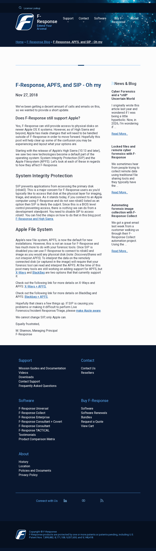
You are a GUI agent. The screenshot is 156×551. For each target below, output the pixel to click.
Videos (23, 373)
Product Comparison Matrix (37, 439)
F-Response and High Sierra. (35, 219)
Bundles (86, 417)
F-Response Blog (38, 42)
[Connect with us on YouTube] (83, 501)
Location (24, 466)
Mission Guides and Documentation (42, 368)
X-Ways (21, 272)
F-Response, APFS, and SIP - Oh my (77, 42)
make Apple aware (88, 310)
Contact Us (88, 368)
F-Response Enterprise (34, 417)
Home (20, 42)
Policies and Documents (35, 470)
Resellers (87, 373)
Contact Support (29, 381)
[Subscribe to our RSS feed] (101, 501)
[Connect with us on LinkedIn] (65, 501)
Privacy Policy (28, 475)
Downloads (26, 377)
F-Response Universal (33, 408)
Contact (84, 18)
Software (100, 18)
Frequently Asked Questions (38, 386)
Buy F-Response (118, 20)
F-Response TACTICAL (34, 430)
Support (68, 18)
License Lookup (31, 8)
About (134, 18)
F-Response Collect (32, 413)
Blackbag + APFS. (36, 297)
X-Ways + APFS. (35, 286)
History (23, 462)
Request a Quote (92, 421)
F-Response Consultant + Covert (40, 421)
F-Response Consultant (34, 426)
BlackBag (38, 272)
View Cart (87, 426)
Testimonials (27, 435)
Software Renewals (94, 413)
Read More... (119, 134)
